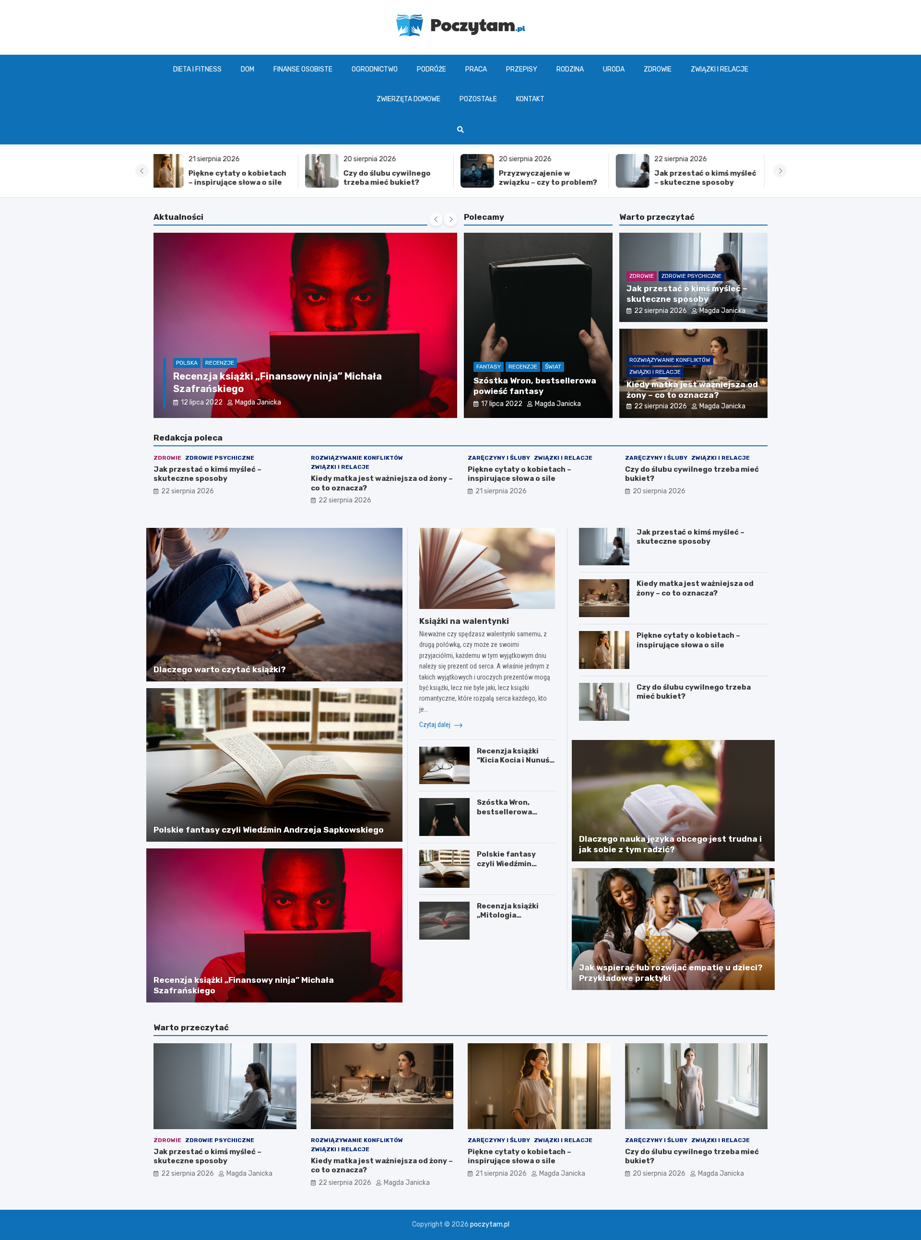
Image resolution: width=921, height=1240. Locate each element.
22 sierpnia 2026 (660, 311)
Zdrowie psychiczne (691, 276)
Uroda (614, 69)
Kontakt (530, 99)
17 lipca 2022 (501, 404)
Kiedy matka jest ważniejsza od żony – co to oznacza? (707, 182)
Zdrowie (658, 69)
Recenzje (522, 366)
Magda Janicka (272, 402)
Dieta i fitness (197, 69)
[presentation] (142, 171)
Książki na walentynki (464, 621)
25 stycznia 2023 (209, 402)
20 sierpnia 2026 (659, 491)
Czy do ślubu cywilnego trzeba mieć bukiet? (235, 178)
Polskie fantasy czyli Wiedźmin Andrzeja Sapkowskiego (269, 830)
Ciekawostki (194, 375)
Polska (231, 375)
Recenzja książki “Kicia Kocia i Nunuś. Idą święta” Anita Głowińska (514, 765)
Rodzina (570, 69)
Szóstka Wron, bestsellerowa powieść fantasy (508, 811)
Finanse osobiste (302, 69)
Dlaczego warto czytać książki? (249, 388)
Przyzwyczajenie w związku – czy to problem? (396, 178)
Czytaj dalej (435, 724)
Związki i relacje (719, 69)
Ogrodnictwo (375, 69)
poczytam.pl (489, 1224)
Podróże (431, 69)
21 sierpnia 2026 (501, 491)
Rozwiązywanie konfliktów (669, 360)
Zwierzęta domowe (408, 99)
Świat (553, 366)
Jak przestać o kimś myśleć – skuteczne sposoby (554, 178)
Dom (247, 69)
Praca (476, 69)
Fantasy (488, 366)
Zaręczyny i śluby (499, 457)
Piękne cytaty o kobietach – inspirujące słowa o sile (519, 474)
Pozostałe (478, 99)
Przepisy (521, 69)
